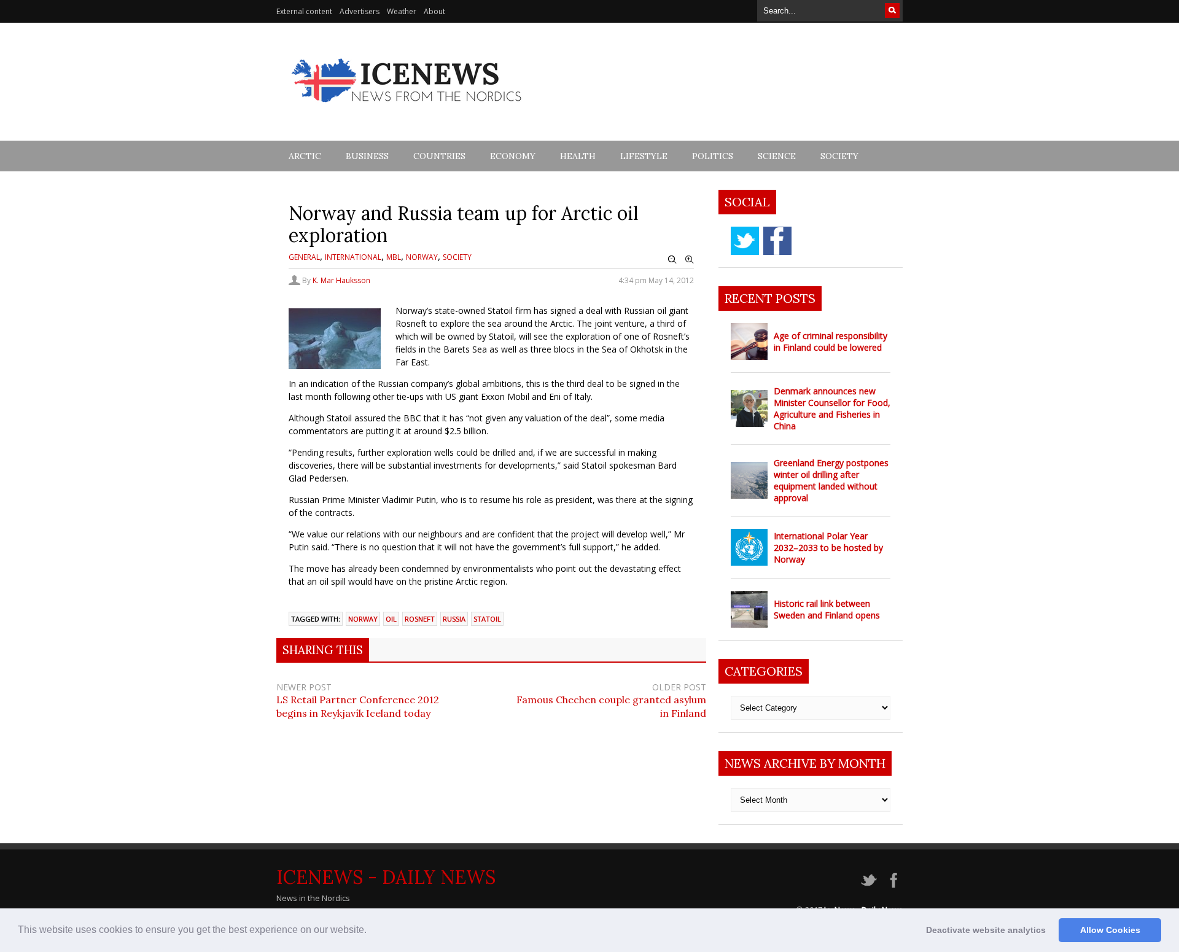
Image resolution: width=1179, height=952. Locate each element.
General (304, 257)
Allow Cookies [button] (1110, 930)
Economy (512, 156)
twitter (745, 241)
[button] (371, 931)
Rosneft (420, 618)
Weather (401, 11)
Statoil (487, 618)
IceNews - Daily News (386, 877)
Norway (422, 257)
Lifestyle (643, 156)
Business (367, 156)
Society (839, 156)
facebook (777, 241)
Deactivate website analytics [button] (986, 930)
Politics (712, 156)
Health (578, 156)
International (353, 257)
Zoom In (689, 260)
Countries (439, 156)
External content (304, 11)
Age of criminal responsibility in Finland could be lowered (830, 341)
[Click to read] (749, 341)
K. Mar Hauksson (341, 280)
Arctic (305, 156)
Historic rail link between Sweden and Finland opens (827, 609)
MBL (393, 257)
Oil (391, 618)
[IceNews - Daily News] (407, 109)
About (434, 11)
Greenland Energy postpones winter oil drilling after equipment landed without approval (831, 480)
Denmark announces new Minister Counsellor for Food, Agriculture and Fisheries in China (832, 408)
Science (777, 156)
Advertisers (359, 11)
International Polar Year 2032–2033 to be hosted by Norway (828, 547)
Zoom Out (672, 260)
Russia (454, 618)
